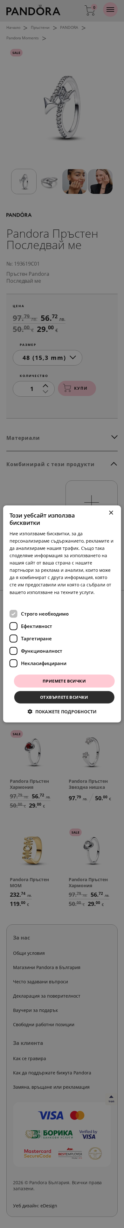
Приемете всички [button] (64, 681)
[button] (62, 712)
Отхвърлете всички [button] (64, 697)
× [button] (110, 513)
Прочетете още (27, 599)
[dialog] (62, 614)
